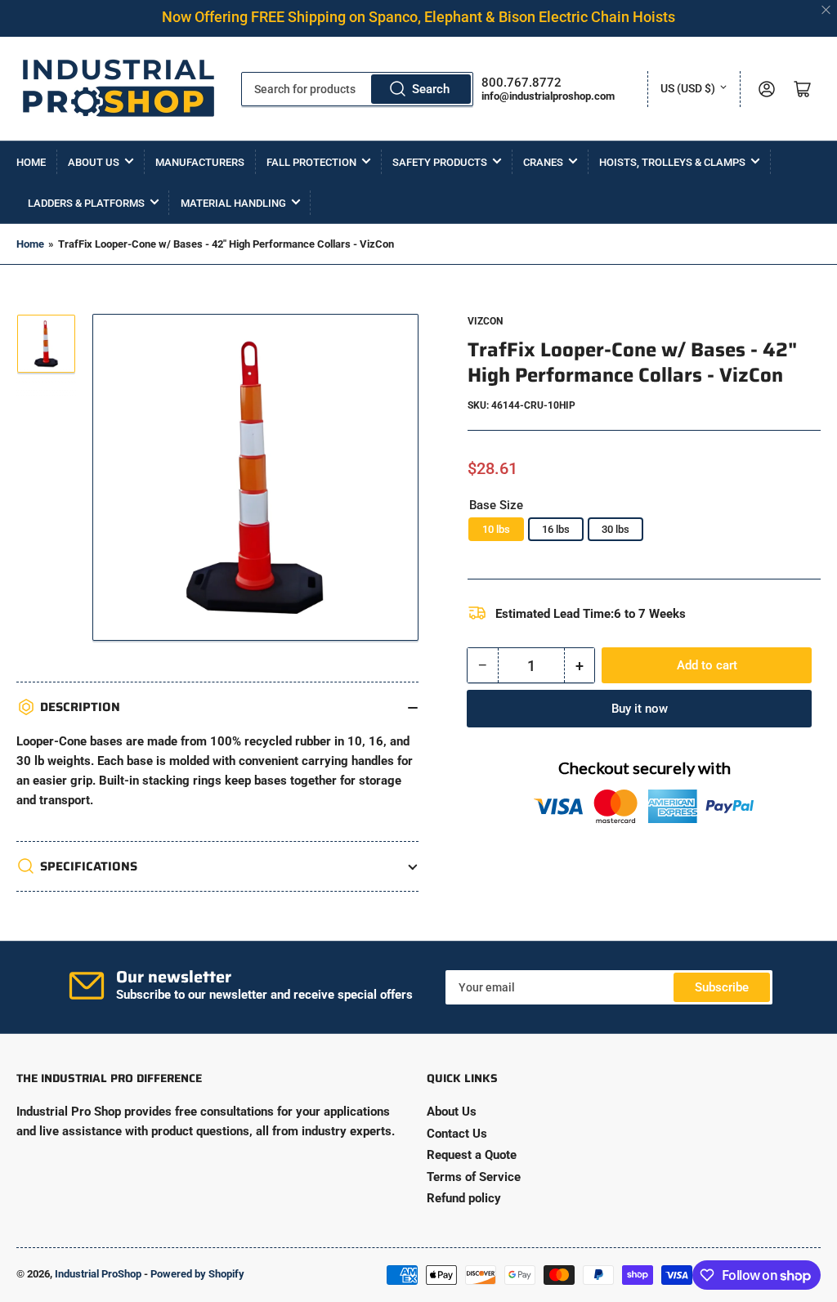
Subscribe (722, 987)
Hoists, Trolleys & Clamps (672, 162)
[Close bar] (827, 10)
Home (31, 162)
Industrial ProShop (98, 1274)
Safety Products (439, 162)
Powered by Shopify (197, 1274)
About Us (93, 162)
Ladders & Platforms (86, 203)
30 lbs (615, 529)
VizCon (485, 321)
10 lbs (496, 529)
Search (431, 89)
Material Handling (233, 203)
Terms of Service (474, 1177)
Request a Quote (472, 1155)
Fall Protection (311, 162)
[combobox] (357, 89)
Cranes (543, 162)
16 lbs (556, 529)
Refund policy (464, 1198)
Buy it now (639, 708)
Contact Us (457, 1133)
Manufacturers (199, 162)
